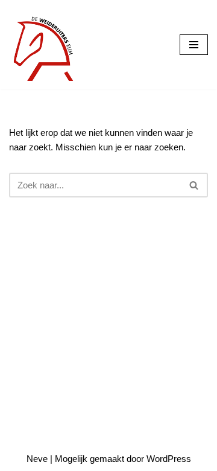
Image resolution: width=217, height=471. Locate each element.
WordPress (168, 458)
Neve (37, 458)
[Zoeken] (194, 185)
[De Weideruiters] (45, 44)
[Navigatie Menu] (194, 44)
